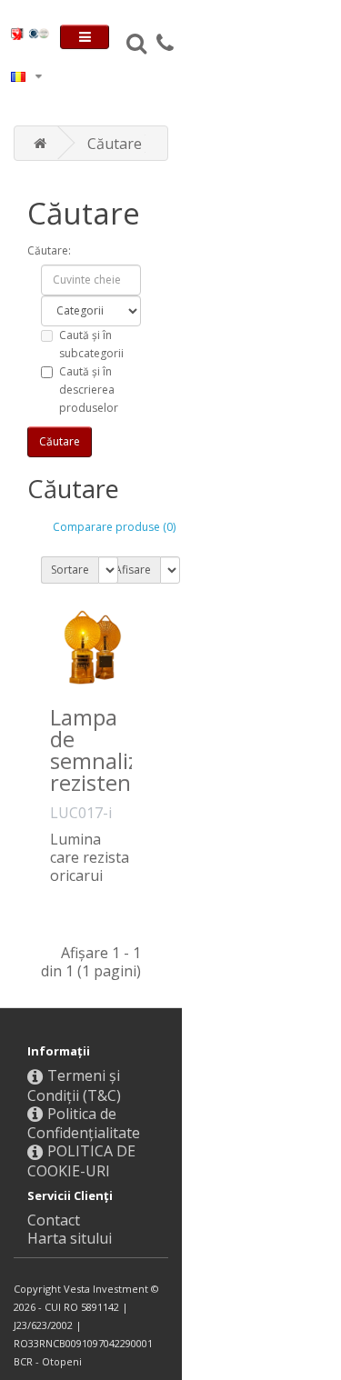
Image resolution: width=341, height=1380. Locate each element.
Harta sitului (69, 1238)
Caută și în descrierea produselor (88, 389)
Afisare (133, 569)
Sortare (70, 569)
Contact (53, 1220)
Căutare (114, 144)
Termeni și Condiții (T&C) (74, 1085)
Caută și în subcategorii (91, 344)
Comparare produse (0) (114, 527)
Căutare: (49, 250)
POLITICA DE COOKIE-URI (81, 1161)
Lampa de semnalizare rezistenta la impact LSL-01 (110, 782)
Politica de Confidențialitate (83, 1124)
